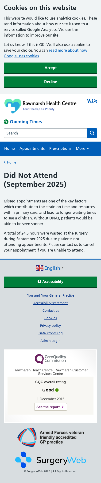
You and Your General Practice (50, 295)
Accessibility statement (50, 303)
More (83, 150)
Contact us (51, 310)
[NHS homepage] (41, 106)
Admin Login (50, 341)
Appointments (32, 148)
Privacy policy (50, 325)
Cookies (50, 318)
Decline (50, 81)
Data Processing (51, 333)
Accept (51, 67)
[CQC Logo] (50, 363)
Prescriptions (60, 148)
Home (9, 148)
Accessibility (52, 281)
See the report (48, 407)
